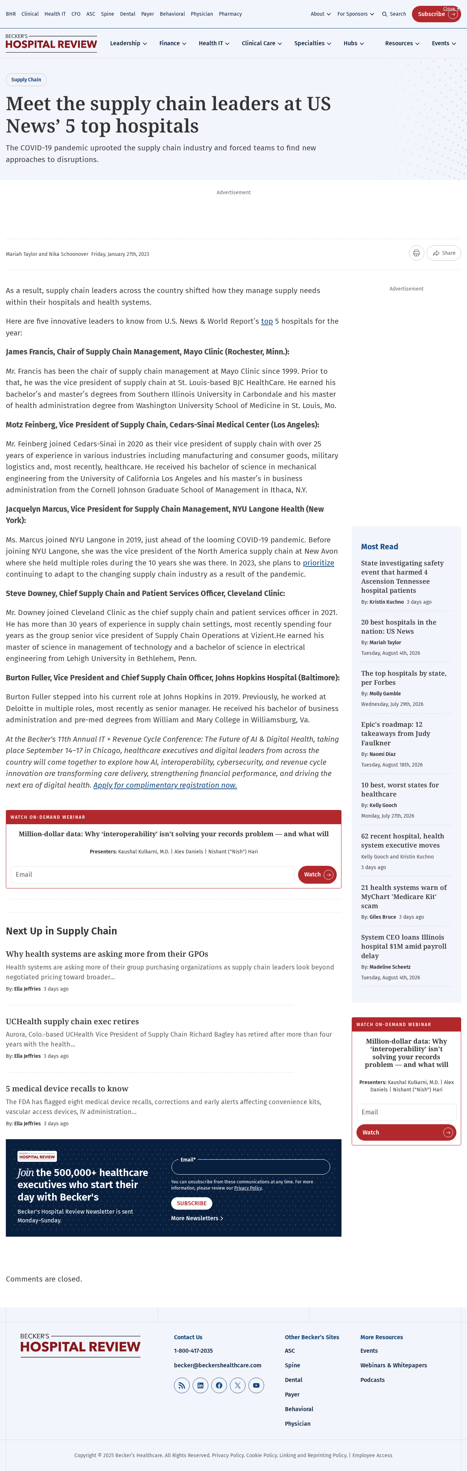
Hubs (351, 43)
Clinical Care (258, 43)
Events (440, 43)
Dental (127, 14)
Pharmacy (230, 14)
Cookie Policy (261, 1455)
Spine (107, 14)
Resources (399, 43)
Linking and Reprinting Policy (312, 1455)
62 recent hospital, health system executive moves (402, 840)
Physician (202, 14)
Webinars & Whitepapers (393, 1365)
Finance (169, 43)
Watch (312, 874)
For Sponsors (352, 14)
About (317, 14)
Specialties (309, 43)
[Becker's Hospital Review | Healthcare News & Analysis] (51, 43)
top (267, 321)
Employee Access (372, 1455)
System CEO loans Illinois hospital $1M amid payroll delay (404, 946)
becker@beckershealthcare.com (218, 1365)
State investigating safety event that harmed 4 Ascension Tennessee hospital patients (402, 576)
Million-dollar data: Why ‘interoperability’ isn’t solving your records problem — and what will (174, 833)
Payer (147, 14)
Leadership (125, 43)
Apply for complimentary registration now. (165, 785)
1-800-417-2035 (193, 1350)
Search (398, 14)
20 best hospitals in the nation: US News (398, 626)
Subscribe (431, 14)
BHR (11, 14)
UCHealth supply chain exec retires (72, 1021)
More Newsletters (195, 1218)
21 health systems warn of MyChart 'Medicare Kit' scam (404, 896)
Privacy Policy (248, 1188)
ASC (90, 14)
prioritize (318, 563)
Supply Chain (26, 80)
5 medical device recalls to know (67, 1088)
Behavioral (172, 14)
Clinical (30, 14)
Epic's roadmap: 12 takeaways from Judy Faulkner (395, 733)
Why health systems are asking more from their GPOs (107, 954)
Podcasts (372, 1379)
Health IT (55, 14)
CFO (76, 14)
